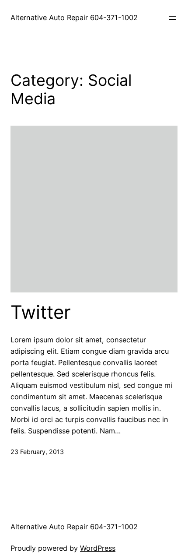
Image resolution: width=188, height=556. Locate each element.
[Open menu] (172, 18)
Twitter (40, 312)
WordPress (97, 548)
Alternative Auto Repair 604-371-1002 (74, 17)
